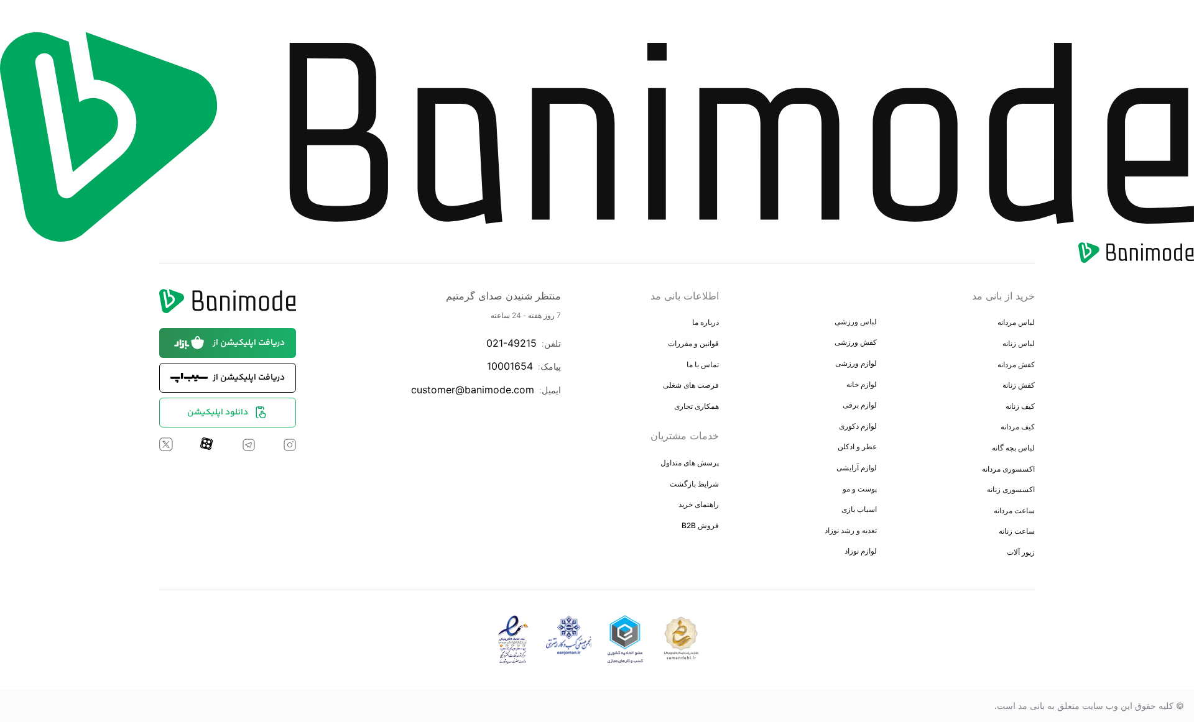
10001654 (510, 366)
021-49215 (511, 343)
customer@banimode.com (472, 389)
